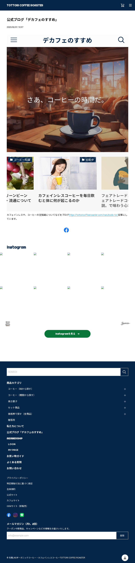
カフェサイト (13, 500)
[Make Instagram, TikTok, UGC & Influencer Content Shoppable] (125, 324)
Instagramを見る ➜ (67, 333)
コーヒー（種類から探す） (22, 395)
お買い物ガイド (15, 456)
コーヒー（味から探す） (20, 388)
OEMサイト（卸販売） (17, 506)
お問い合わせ (14, 468)
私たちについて (15, 426)
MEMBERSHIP (15, 438)
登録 (122, 535)
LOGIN (11, 444)
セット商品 (14, 407)
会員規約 (11, 489)
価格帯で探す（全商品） (20, 413)
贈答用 (11, 420)
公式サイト (12, 495)
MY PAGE (13, 449)
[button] (17, 269)
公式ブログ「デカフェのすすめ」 (25, 432)
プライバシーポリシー (17, 478)
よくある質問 (14, 462)
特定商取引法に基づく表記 (19, 483)
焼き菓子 (12, 401)
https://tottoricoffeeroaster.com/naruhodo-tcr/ (93, 215)
